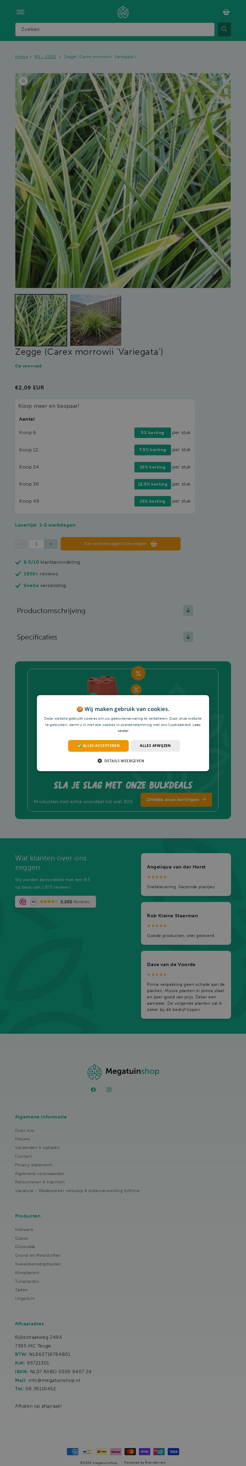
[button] (123, 761)
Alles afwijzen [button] (155, 745)
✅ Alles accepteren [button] (98, 745)
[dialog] (123, 733)
